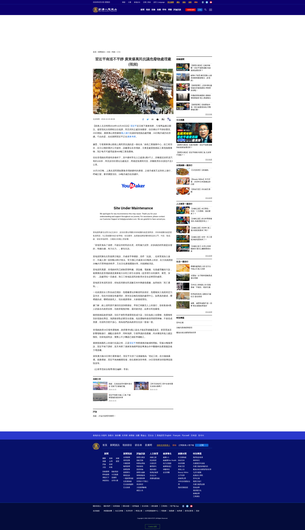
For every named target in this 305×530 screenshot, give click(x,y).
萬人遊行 (125, 133)
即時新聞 (105, 474)
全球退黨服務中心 (151, 511)
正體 (144, 2)
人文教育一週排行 (184, 204)
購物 (196, 2)
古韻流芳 (153, 463)
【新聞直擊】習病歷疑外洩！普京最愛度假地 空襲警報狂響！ (201, 107)
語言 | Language (159, 2)
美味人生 (181, 469)
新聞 (142, 10)
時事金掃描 (141, 463)
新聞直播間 (191, 10)
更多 (197, 511)
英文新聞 (171, 2)
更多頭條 (208, 114)
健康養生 (167, 453)
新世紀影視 (189, 511)
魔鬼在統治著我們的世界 (186, 333)
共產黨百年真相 (199, 463)
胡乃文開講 (167, 463)
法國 (137, 435)
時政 (113, 52)
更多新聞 (208, 198)
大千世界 (181, 475)
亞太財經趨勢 (128, 484)
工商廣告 (196, 496)
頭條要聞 (105, 471)
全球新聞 (126, 457)
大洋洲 (124, 435)
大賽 (129, 2)
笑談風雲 (153, 460)
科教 (110, 467)
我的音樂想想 (183, 487)
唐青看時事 (141, 478)
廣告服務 (154, 506)
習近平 (133, 126)
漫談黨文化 (197, 490)
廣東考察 (131, 136)
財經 (110, 464)
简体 (149, 2)
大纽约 (104, 435)
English (168, 435)
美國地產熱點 (155, 478)
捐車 (190, 2)
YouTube (211, 2)
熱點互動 (140, 460)
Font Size (163, 119)
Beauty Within (183, 472)
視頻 (148, 10)
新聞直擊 (126, 469)
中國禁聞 (126, 463)
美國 (104, 461)
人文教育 (154, 453)
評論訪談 (177, 10)
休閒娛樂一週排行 (184, 165)
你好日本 (181, 460)
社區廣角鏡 (127, 481)
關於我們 (107, 506)
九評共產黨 (197, 472)
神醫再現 (166, 469)
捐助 (184, 2)
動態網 (171, 511)
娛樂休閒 (182, 453)
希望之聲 (139, 511)
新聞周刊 (126, 472)
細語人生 (140, 490)
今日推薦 (180, 120)
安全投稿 (145, 506)
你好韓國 (181, 463)
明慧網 (163, 511)
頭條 (153, 10)
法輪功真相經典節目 (184, 328)
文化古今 (153, 475)
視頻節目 (127, 445)
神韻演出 (105, 480)
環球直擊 (126, 460)
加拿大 (111, 435)
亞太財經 (126, 487)
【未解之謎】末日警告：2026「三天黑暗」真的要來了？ (201, 211)
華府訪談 (126, 475)
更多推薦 (208, 160)
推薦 (159, 10)
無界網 (179, 511)
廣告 (178, 2)
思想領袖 (140, 469)
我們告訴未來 (198, 457)
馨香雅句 (153, 466)
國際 (104, 458)
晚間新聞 (126, 466)
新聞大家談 (141, 457)
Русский (185, 435)
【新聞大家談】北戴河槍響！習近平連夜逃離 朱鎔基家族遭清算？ (201, 67)
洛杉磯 (118, 435)
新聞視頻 (127, 453)
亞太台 (151, 435)
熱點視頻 (115, 471)
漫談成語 (153, 469)
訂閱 (202, 445)
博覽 (170, 10)
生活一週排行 (182, 262)
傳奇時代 (196, 460)
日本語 (194, 435)
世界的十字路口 (142, 481)
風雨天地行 (197, 481)
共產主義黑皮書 (199, 484)
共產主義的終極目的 (200, 466)
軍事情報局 (141, 475)
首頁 (94, 52)
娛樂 (117, 458)
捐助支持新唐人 (163, 445)
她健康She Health (169, 460)
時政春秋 (140, 466)
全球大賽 (115, 480)
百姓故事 (196, 487)
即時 (164, 10)
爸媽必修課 (154, 472)
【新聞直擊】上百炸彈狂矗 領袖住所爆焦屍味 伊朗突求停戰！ (201, 87)
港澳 (110, 458)
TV (200, 10)
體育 (117, 461)
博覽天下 (105, 477)
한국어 (201, 435)
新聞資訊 (101, 52)
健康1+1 (166, 457)
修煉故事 (196, 493)
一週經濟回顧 (128, 478)
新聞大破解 (141, 472)
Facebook (203, 2)
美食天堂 (181, 466)
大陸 (108, 52)
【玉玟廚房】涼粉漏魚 (199, 170)
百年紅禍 (179, 323)
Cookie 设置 (152, 526)
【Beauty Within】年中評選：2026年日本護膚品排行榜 (201, 181)
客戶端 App (174, 506)
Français (176, 435)
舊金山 (143, 435)
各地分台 (137, 2)
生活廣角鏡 (182, 457)
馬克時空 (140, 484)
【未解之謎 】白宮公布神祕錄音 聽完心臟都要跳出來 (201, 248)
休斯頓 (131, 435)
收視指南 (116, 506)
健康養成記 (167, 466)
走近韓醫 (166, 472)
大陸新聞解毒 (142, 487)
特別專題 (180, 318)
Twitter (207, 2)
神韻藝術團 (108, 511)
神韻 (123, 2)
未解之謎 (153, 457)
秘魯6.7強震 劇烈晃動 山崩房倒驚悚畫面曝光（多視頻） (201, 77)
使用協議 (135, 506)
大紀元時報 (119, 511)
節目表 (138, 445)
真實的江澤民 (198, 475)
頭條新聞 (180, 59)
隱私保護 (126, 506)
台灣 (110, 461)
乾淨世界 (129, 511)
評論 (104, 464)
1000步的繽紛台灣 (184, 482)
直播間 (148, 445)
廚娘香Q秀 (182, 478)
